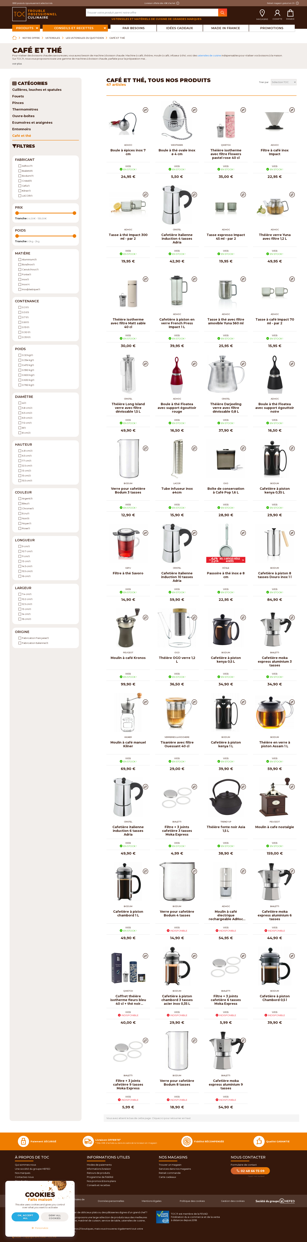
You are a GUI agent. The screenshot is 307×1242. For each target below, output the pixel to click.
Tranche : (21, 218)
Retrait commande (170, 1172)
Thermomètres (25, 109)
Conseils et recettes (98, 1185)
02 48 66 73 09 (252, 1171)
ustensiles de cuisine (209, 55)
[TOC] (35, 14)
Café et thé (21, 136)
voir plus (17, 63)
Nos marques (22, 1172)
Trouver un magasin (170, 1164)
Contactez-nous (24, 1177)
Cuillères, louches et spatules (36, 90)
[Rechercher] (222, 13)
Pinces (18, 103)
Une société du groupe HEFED (32, 1168)
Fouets (18, 96)
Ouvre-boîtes (23, 116)
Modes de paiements (99, 1164)
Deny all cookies (55, 1217)
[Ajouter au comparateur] (145, 110)
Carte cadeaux (167, 1177)
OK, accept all (25, 1217)
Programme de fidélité (100, 1177)
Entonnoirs (21, 129)
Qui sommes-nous (25, 1164)
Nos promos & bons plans (101, 1181)
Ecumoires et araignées (32, 123)
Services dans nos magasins (175, 1168)
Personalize (41, 1228)
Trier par (264, 82)
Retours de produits (98, 1172)
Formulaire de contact (244, 1164)
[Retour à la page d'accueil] (14, 38)
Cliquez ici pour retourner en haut (171, 1118)
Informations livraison (99, 1168)
